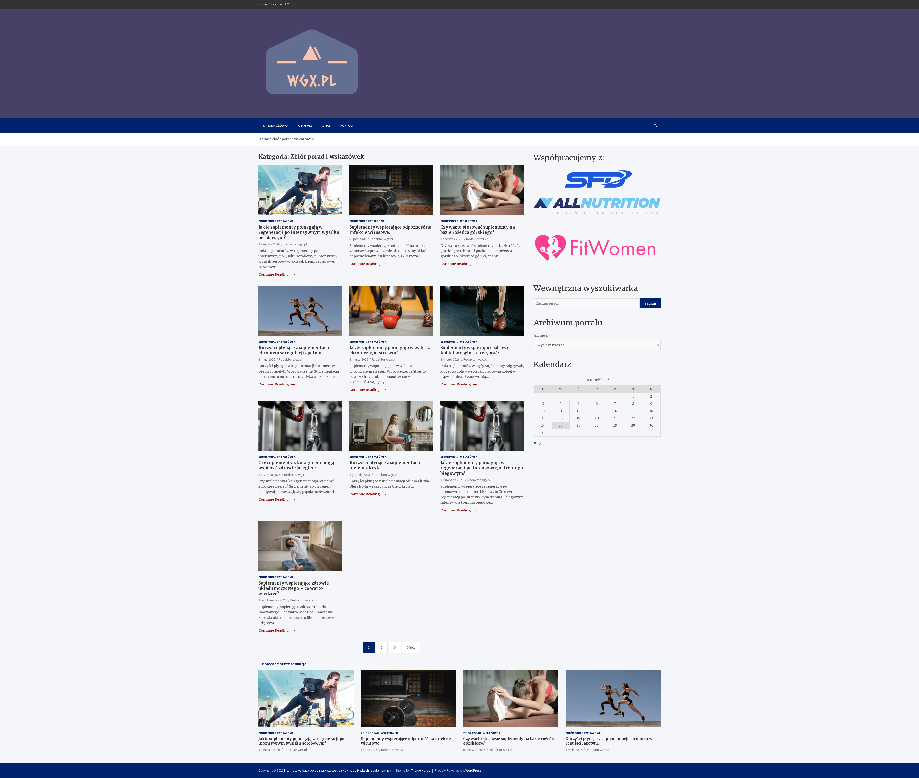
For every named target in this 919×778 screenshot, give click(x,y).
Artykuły (305, 125)
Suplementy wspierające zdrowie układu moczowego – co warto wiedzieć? (293, 588)
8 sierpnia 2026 (269, 244)
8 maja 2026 (266, 359)
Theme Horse (420, 770)
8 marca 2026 (358, 359)
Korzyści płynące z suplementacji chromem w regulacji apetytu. (294, 350)
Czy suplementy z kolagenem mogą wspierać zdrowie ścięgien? (296, 465)
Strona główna (275, 125)
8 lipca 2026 (357, 239)
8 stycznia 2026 (269, 474)
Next (411, 647)
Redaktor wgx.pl (295, 244)
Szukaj (650, 303)
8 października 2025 (272, 600)
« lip (537, 442)
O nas (326, 125)
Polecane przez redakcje (284, 664)
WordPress (473, 770)
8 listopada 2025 (452, 480)
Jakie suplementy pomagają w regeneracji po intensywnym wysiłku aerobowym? (298, 232)
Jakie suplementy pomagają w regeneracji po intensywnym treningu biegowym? (481, 468)
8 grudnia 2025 (359, 474)
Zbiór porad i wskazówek (276, 221)
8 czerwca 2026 (451, 239)
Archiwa (541, 335)
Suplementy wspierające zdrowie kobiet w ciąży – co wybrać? (475, 350)
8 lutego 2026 (450, 359)
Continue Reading (274, 274)
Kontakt (346, 125)
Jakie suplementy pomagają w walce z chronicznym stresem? (389, 350)
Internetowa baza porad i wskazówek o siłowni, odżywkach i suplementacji (337, 770)
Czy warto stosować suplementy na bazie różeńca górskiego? (477, 230)
